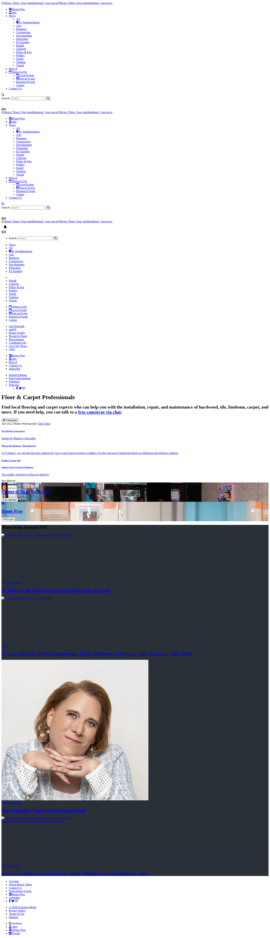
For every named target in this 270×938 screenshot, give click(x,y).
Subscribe (14, 368)
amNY (13, 329)
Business (21, 29)
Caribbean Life (17, 342)
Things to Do (19, 72)
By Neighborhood (28, 22)
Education (22, 39)
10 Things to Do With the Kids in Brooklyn (55, 590)
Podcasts (14, 385)
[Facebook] (17, 388)
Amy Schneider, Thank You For (43, 810)
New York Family (11, 582)
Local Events (26, 75)
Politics (20, 55)
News (12, 15)
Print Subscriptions (20, 378)
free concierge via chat (99, 412)
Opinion (21, 62)
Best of (13, 68)
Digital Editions (18, 375)
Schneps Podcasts (11, 802)
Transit (20, 65)
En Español (23, 42)
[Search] (2, 94)
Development (24, 35)
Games (20, 85)
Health (20, 45)
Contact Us (15, 88)
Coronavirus (23, 32)
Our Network (16, 326)
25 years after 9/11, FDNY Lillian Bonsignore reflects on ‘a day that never (97, 653)
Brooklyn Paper (18, 336)
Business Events (25, 82)
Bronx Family (17, 332)
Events (15, 933)
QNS (12, 349)
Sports (20, 58)
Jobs (14, 12)
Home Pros (19, 930)
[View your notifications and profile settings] (5, 104)
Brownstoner (16, 339)
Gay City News (18, 346)
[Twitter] (20, 388)
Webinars (14, 381)
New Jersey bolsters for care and (74, 873)
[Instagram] (23, 388)
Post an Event (27, 78)
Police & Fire (24, 52)
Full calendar (10, 499)
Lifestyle (21, 48)
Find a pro (8, 519)
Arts (18, 25)
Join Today (44, 423)
